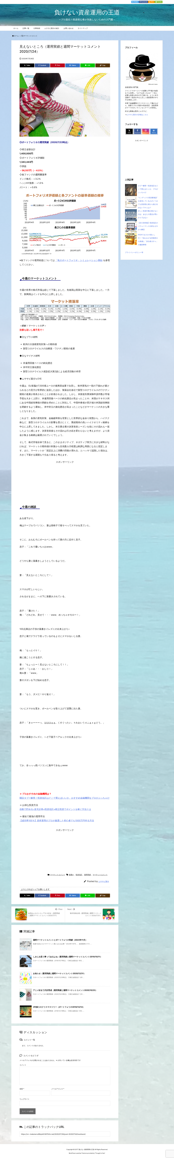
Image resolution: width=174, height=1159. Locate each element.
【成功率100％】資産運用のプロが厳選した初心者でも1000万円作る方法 (57, 820)
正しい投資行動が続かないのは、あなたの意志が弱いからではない (148, 214)
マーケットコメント (30, 36)
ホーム (16, 36)
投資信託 (79, 875)
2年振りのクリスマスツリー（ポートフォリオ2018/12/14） (59, 1007)
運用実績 (87, 875)
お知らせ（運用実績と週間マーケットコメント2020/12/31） (59, 973)
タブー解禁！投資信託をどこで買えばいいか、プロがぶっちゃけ (148, 189)
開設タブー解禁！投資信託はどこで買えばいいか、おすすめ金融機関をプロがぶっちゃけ (64, 798)
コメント (23, 1065)
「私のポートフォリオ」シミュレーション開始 (79, 260)
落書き (71, 875)
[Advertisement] (65, 481)
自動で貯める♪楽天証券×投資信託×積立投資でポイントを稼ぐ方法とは (55, 809)
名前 (22, 1089)
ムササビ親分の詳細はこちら (137, 115)
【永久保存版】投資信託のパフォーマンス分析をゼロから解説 (148, 226)
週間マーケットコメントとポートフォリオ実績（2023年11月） (60, 940)
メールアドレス (57, 1089)
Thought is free (100, 1153)
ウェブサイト (24, 1099)
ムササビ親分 (103, 881)
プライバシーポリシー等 (134, 252)
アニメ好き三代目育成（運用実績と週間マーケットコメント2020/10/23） (65, 990)
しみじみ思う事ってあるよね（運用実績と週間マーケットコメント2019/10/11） (67, 956)
